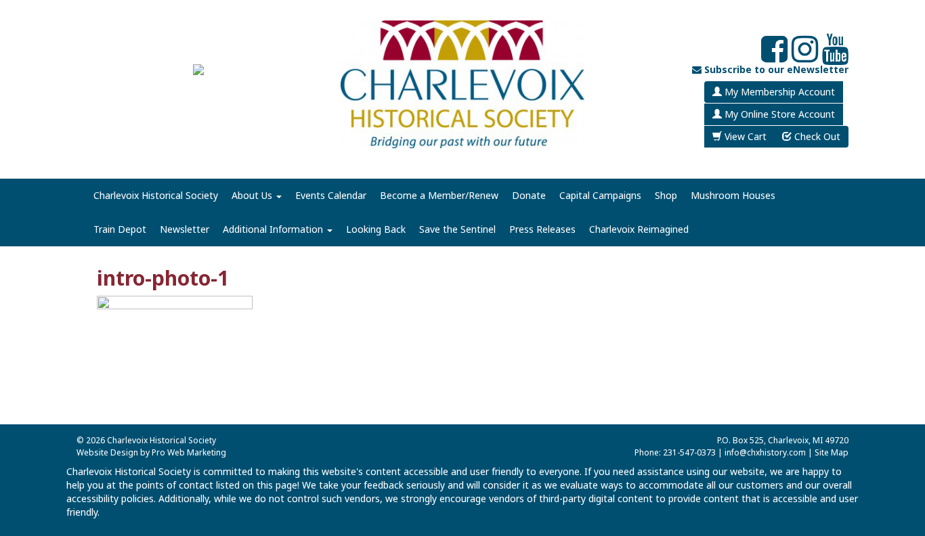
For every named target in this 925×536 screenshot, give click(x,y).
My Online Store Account (778, 114)
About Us (253, 195)
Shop (666, 195)
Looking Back (376, 229)
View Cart (744, 136)
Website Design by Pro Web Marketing (151, 452)
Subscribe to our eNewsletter (775, 69)
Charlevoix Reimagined (639, 229)
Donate (529, 195)
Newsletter (184, 229)
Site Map (831, 452)
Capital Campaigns (600, 195)
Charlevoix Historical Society (155, 195)
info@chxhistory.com (765, 452)
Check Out (816, 136)
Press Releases (542, 229)
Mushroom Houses (733, 195)
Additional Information (274, 229)
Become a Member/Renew (439, 195)
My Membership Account (778, 91)
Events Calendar (330, 195)
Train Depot (119, 229)
